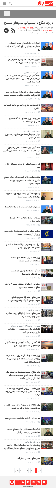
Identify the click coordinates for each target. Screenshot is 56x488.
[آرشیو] (17, 482)
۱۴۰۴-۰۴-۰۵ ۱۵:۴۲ (31, 452)
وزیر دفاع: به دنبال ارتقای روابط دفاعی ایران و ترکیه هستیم (23, 315)
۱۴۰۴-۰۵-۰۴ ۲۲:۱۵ (31, 422)
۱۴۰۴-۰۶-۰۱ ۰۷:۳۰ (31, 366)
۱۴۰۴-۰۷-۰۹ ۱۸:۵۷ (31, 320)
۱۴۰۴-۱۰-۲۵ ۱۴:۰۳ (31, 251)
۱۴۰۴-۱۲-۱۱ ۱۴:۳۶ (31, 211)
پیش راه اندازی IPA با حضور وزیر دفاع (25, 326)
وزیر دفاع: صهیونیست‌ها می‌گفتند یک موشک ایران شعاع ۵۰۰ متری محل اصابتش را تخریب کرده (23, 375)
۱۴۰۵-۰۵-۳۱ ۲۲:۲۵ (31, 53)
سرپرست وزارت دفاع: (32, 72)
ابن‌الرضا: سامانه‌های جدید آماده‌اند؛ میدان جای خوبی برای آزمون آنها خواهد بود (22, 46)
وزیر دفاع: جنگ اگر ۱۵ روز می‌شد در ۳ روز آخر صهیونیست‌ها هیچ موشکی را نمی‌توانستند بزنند (23, 359)
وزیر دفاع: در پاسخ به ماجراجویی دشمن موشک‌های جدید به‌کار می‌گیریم (22, 406)
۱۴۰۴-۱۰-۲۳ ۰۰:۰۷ (31, 265)
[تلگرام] (28, 482)
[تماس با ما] (39, 482)
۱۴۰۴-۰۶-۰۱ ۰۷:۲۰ (31, 399)
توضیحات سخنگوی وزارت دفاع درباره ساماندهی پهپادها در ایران (23, 431)
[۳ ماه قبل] (47, 134)
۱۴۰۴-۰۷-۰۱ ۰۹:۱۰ (32, 349)
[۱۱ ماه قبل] (47, 345)
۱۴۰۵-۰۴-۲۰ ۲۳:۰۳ (31, 86)
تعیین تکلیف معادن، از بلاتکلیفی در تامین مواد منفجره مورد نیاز (24, 61)
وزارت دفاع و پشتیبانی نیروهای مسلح (28, 23)
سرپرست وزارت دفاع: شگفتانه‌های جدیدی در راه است (24, 120)
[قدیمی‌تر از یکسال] (47, 358)
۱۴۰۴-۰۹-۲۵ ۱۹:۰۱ (31, 278)
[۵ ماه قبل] (47, 166)
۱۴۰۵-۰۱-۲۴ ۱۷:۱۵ (31, 158)
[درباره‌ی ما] (44, 482)
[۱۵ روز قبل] (47, 62)
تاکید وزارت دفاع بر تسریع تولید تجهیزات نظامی (22, 107)
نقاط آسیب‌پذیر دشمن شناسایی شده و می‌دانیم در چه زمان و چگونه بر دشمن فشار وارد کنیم (23, 79)
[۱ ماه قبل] (47, 75)
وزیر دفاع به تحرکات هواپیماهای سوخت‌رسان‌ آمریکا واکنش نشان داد (24, 299)
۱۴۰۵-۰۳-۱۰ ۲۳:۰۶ (31, 125)
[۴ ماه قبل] (47, 150)
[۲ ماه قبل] (47, 94)
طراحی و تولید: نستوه (28, 486)
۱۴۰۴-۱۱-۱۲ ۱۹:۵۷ (31, 238)
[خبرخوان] (22, 482)
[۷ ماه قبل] (47, 247)
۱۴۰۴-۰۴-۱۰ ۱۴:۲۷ (31, 436)
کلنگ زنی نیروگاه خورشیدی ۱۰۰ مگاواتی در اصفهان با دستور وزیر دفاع (22, 344)
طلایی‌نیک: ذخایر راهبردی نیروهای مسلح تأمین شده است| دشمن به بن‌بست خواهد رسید (22, 180)
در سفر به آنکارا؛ (34, 310)
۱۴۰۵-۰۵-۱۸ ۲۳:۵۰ (31, 66)
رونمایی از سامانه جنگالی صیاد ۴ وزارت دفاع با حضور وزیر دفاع (22, 286)
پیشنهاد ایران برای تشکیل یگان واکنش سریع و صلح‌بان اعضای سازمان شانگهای (22, 447)
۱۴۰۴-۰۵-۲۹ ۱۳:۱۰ (31, 412)
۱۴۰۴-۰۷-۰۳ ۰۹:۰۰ (31, 336)
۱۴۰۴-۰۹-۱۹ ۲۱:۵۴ (31, 291)
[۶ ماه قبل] (47, 220)
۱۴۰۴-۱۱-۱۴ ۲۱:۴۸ (31, 225)
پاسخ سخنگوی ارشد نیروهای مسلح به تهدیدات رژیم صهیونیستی (23, 195)
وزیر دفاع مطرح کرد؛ (32, 442)
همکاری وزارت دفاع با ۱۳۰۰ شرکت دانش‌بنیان (25, 219)
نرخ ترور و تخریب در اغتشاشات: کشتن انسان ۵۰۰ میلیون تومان (23, 246)
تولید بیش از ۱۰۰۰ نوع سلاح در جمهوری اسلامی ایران (22, 136)
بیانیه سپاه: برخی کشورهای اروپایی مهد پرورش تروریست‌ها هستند (22, 233)
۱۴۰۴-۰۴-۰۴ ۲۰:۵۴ (31, 462)
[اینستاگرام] (33, 482)
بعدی (17, 470)
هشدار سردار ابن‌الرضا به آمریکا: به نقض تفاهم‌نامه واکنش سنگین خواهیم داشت (22, 94)
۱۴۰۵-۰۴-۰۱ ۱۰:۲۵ (31, 99)
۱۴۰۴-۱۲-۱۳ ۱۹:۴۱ (31, 201)
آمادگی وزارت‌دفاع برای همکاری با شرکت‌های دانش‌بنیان (25, 272)
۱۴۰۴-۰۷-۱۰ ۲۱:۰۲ (32, 304)
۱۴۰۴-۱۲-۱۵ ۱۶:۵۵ (31, 187)
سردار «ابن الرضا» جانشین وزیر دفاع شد (22, 418)
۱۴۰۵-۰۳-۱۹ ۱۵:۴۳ (31, 112)
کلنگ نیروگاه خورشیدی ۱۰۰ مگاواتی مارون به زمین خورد (24, 331)
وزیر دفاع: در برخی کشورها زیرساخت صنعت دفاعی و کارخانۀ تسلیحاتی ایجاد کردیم (22, 392)
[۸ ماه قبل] (47, 273)
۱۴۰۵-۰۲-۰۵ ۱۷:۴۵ (31, 141)
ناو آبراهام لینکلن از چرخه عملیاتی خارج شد (22, 166)
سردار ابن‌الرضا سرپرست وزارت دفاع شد (22, 207)
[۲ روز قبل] (47, 46)
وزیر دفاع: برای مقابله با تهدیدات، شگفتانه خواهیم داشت (25, 259)
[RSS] (13, 31)
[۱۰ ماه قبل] (47, 300)
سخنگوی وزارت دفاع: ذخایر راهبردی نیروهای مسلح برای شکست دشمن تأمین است (21, 151)
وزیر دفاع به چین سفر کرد (28, 458)
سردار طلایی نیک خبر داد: (30, 131)
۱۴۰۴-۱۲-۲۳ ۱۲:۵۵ (31, 171)
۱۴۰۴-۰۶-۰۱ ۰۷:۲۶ (31, 382)
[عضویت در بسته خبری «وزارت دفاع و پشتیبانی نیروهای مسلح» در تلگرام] (6, 31)
